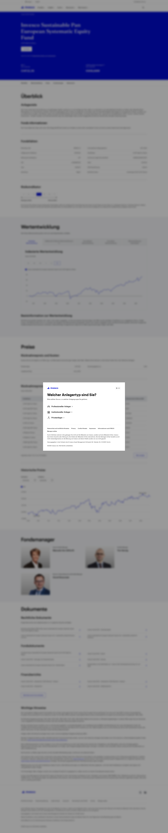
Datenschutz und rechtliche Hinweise (58, 428)
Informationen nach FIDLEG (106, 428)
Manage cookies (52, 431)
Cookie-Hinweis (82, 428)
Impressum (92, 428)
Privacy (73, 428)
